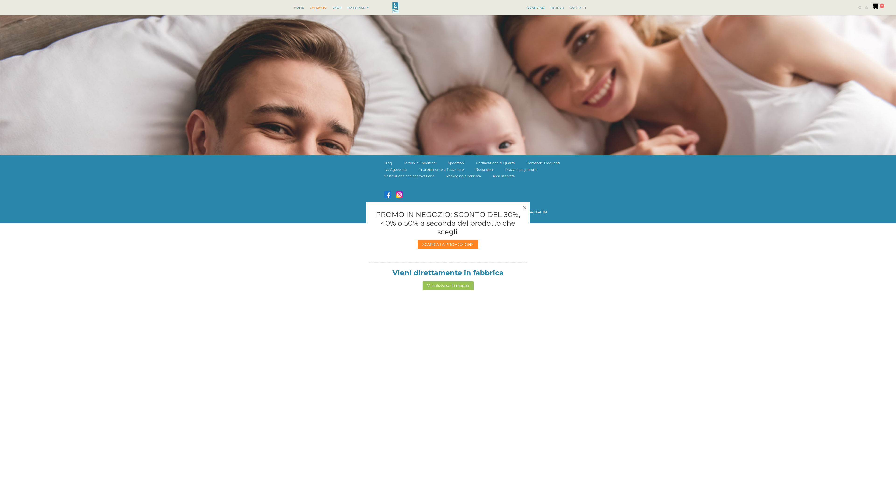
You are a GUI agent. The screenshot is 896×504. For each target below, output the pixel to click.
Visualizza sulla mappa (448, 286)
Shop (337, 7)
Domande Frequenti (543, 163)
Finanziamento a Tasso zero (441, 170)
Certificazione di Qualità (495, 163)
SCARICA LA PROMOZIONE (448, 244)
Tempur (557, 7)
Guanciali (536, 7)
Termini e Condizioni (420, 163)
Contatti (578, 7)
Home (299, 7)
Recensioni (485, 170)
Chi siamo (318, 7)
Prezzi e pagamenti (521, 170)
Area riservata (504, 176)
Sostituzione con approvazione (409, 176)
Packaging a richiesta (463, 176)
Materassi (356, 7)
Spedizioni (456, 163)
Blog (388, 163)
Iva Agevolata (395, 170)
